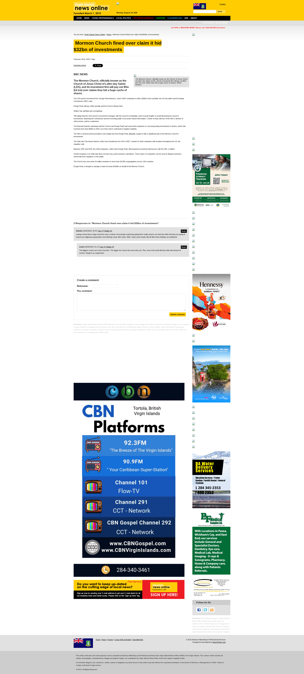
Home (79, 18)
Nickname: (82, 286)
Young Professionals (103, 18)
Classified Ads (137, 640)
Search (220, 11)
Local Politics (123, 18)
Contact (223, 4)
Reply (184, 231)
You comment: (84, 291)
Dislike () (108, 231)
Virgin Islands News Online (94, 34)
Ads (186, 18)
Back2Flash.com (219, 642)
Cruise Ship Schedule (122, 640)
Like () (101, 231)
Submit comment (177, 314)
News (86, 18)
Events (110, 640)
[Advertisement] (131, 192)
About (194, 18)
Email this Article (80, 65)
